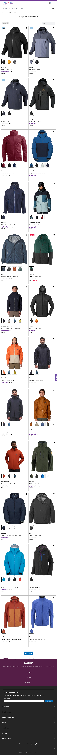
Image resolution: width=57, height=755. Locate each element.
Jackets (14, 12)
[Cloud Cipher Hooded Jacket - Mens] (14, 301)
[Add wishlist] (26, 28)
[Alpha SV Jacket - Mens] (42, 94)
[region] (28, 744)
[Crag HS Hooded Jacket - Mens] (42, 146)
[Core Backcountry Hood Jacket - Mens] (14, 612)
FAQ (30, 672)
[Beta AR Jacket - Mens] (42, 42)
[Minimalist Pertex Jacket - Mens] (14, 198)
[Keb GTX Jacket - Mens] (42, 456)
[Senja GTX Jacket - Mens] (42, 301)
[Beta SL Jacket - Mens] (14, 42)
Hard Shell (20, 12)
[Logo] (8, 3)
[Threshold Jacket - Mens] (14, 353)
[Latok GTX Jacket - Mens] (42, 508)
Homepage (4, 12)
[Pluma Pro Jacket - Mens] (42, 560)
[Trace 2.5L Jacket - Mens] (14, 146)
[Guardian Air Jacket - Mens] (42, 353)
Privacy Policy (52, 748)
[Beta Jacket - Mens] (14, 94)
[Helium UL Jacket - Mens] (42, 405)
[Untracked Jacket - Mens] (42, 249)
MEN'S (10, 12)
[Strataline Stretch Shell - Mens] (14, 456)
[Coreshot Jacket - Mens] (42, 198)
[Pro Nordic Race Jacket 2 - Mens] (42, 612)
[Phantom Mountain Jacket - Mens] (14, 249)
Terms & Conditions (6, 748)
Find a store (29, 677)
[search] (53, 8)
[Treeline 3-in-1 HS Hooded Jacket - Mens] (14, 508)
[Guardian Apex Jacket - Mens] (14, 405)
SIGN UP (49, 701)
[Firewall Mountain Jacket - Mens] (14, 560)
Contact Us (29, 682)
